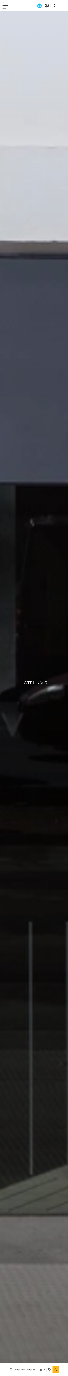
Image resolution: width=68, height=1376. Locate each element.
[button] (56, 1369)
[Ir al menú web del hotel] (5, 5)
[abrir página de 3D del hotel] (62, 5)
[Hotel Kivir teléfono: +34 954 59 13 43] (54, 5)
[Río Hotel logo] (17, 5)
